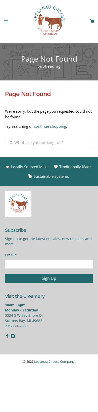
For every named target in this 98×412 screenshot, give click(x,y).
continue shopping (50, 126)
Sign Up (49, 278)
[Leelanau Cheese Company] (49, 21)
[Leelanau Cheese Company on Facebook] (7, 336)
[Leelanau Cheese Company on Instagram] (13, 336)
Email (11, 254)
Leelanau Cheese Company (54, 361)
